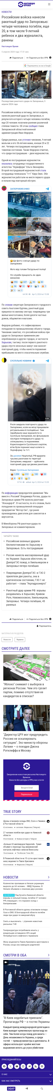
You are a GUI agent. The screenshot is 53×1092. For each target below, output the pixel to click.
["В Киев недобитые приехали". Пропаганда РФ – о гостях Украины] (26, 987)
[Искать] (42, 1088)
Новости (7, 11)
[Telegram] (26, 1088)
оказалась (7, 163)
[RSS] (35, 1066)
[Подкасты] (42, 1066)
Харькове (6, 342)
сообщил (33, 126)
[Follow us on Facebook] (4, 1066)
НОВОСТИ (10, 877)
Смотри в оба (14, 955)
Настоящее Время (10, 46)
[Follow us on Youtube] (16, 1066)
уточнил (26, 139)
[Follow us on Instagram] (23, 1066)
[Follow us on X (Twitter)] (10, 1066)
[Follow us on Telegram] (29, 1066)
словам (9, 304)
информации (11, 493)
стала (43, 170)
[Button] (16, 58)
